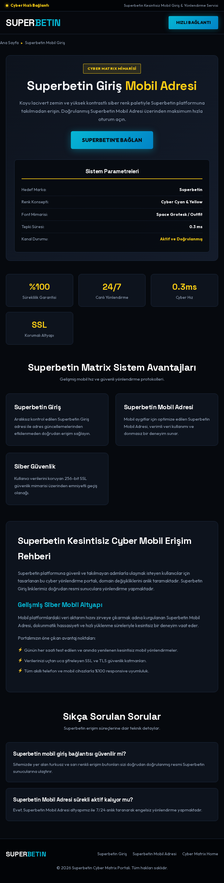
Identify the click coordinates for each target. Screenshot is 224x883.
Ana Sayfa (9, 42)
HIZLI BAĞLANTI (193, 22)
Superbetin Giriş (112, 853)
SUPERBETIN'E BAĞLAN (112, 140)
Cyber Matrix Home (200, 853)
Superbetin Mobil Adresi (154, 853)
